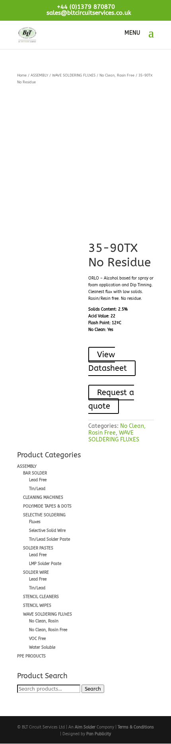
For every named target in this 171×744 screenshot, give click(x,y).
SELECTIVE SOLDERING (44, 515)
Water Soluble (42, 647)
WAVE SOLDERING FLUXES (73, 75)
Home (22, 75)
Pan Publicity (98, 734)
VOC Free (37, 638)
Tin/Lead (37, 488)
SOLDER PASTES (38, 548)
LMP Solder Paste (45, 563)
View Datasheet (107, 361)
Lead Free (38, 480)
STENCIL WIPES (37, 605)
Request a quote (111, 399)
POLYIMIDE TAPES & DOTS (47, 506)
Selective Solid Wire (47, 530)
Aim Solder (85, 727)
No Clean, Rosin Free (116, 75)
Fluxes (35, 522)
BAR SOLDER (35, 473)
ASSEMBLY (39, 75)
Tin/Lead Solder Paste (49, 539)
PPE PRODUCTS (31, 656)
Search (93, 689)
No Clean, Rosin (43, 621)
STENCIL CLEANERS (41, 596)
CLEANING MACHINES (43, 497)
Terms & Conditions (136, 727)
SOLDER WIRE (36, 572)
